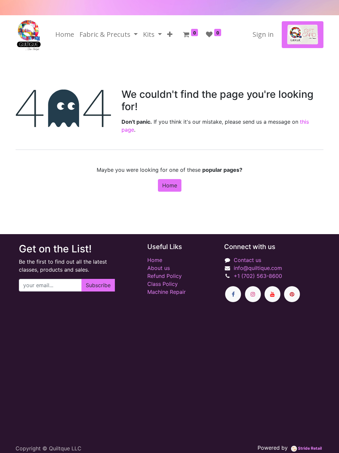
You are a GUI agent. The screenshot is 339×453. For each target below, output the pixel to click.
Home (169, 185)
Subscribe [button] (98, 285)
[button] (170, 34)
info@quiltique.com (258, 268)
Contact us (247, 260)
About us (158, 268)
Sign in (263, 34)
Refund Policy (164, 276)
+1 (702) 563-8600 (258, 276)
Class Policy (162, 284)
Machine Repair (166, 292)
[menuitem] (65, 34)
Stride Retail (309, 448)
